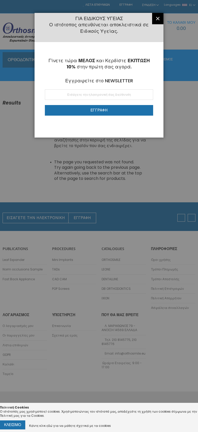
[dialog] (99, 216)
